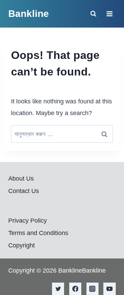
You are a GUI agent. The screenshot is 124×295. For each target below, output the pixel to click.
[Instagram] (92, 289)
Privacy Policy (27, 220)
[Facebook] (75, 289)
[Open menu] (109, 13)
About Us (21, 178)
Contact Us (23, 190)
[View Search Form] (93, 14)
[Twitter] (58, 289)
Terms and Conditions (38, 233)
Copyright (21, 245)
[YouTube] (109, 289)
